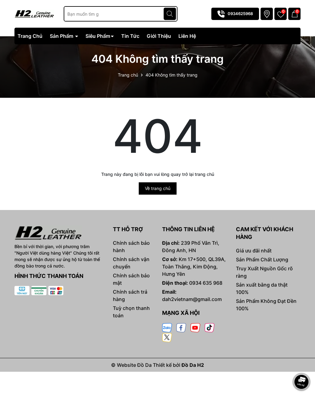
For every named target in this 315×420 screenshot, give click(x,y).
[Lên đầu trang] (302, 365)
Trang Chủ (30, 36)
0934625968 (240, 13)
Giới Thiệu (159, 36)
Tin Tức (130, 36)
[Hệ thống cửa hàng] (267, 14)
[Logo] (34, 13)
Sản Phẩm (62, 36)
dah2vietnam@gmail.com (192, 299)
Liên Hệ (187, 36)
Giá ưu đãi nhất (254, 251)
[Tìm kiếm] (170, 14)
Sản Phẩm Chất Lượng (262, 259)
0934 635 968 (205, 283)
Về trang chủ (157, 188)
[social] (167, 327)
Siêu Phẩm (98, 36)
